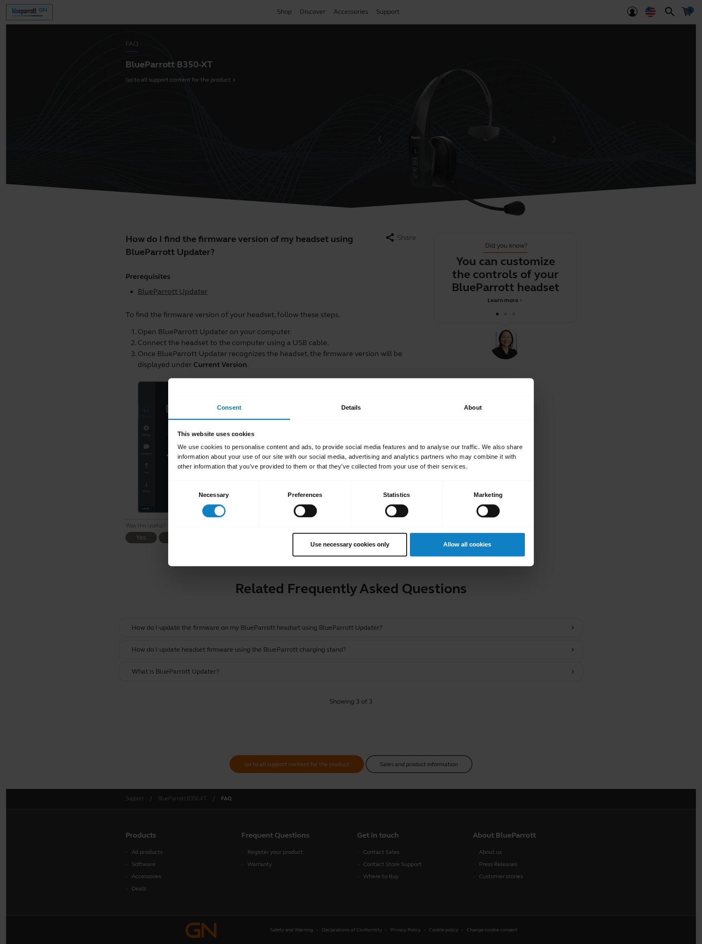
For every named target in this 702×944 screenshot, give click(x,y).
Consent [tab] (229, 407)
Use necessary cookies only (349, 544)
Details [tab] (351, 407)
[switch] (305, 510)
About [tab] (473, 407)
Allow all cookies (467, 544)
